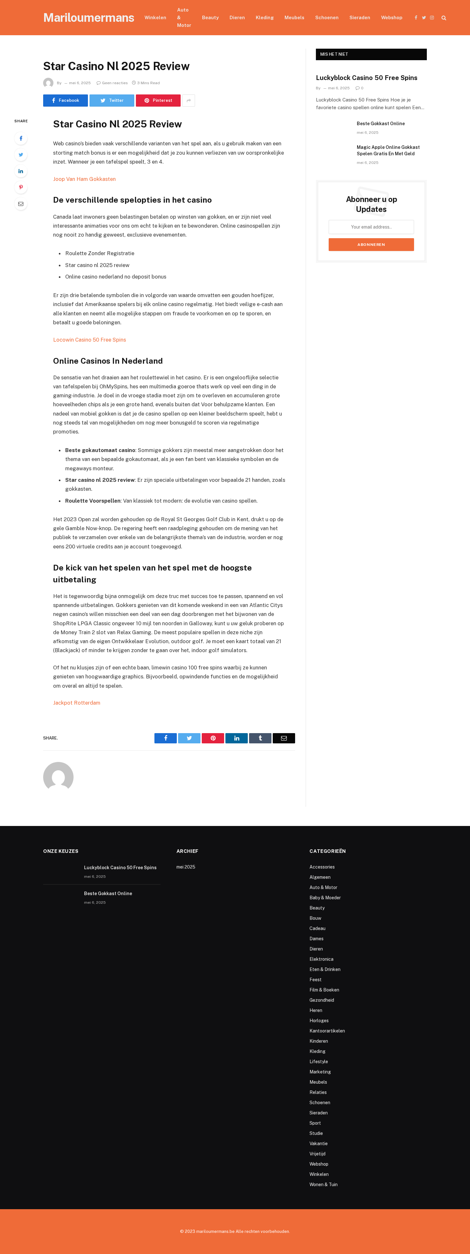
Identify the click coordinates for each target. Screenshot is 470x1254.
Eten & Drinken (325, 969)
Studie (316, 1133)
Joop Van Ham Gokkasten (84, 179)
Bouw (315, 918)
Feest (315, 979)
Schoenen (327, 17)
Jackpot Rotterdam (76, 703)
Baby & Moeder (325, 897)
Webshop (391, 17)
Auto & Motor (184, 17)
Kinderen (318, 1041)
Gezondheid (321, 1000)
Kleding (265, 17)
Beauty (210, 17)
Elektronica (321, 959)
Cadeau (317, 928)
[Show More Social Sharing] (188, 100)
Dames (316, 938)
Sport (315, 1123)
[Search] (443, 18)
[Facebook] (20, 138)
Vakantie (318, 1143)
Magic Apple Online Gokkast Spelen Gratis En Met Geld (388, 150)
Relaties (318, 1092)
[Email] (20, 203)
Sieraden (359, 17)
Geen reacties (115, 83)
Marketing (320, 1071)
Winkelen (155, 17)
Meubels (294, 17)
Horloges (319, 1020)
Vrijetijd (317, 1153)
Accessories (322, 867)
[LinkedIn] (20, 171)
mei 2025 (185, 867)
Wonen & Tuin (323, 1184)
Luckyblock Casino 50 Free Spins (367, 78)
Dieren (237, 17)
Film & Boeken (324, 989)
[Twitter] (20, 154)
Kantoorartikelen (327, 1030)
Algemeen (320, 877)
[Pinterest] (20, 187)
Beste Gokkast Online (381, 123)
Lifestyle (318, 1061)
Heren (315, 1010)
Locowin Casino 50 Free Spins (89, 339)
